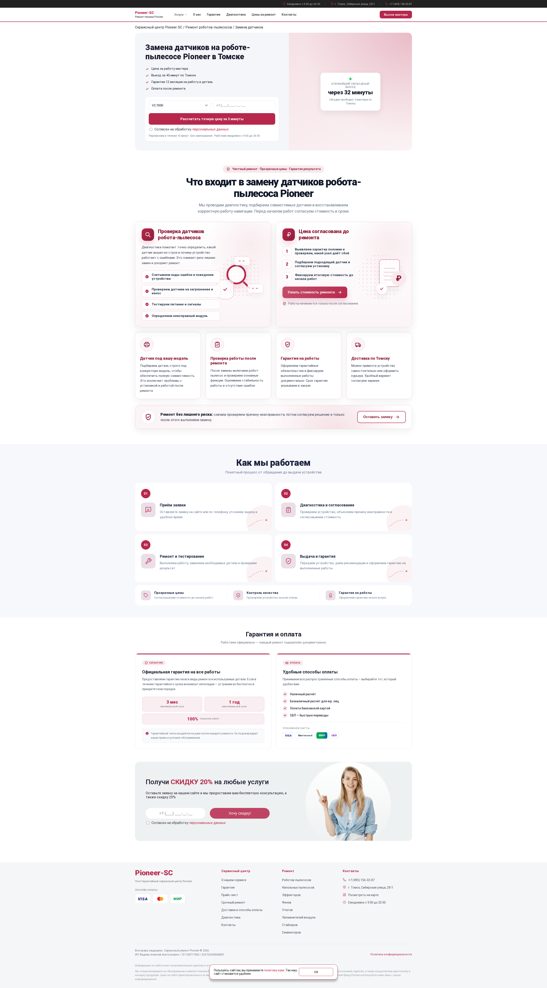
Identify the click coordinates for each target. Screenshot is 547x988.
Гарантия (213, 14)
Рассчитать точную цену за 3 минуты (212, 119)
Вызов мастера (396, 14)
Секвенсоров (291, 932)
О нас (197, 14)
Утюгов (287, 910)
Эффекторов (291, 895)
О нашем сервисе (233, 880)
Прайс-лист (229, 895)
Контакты (289, 14)
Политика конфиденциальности (391, 954)
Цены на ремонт (264, 14)
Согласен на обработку (188, 823)
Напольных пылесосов (298, 887)
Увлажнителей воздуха (298, 917)
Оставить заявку (378, 417)
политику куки (274, 970)
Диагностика (236, 14)
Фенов (286, 902)
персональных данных (210, 129)
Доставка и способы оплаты (241, 910)
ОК (316, 972)
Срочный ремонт (233, 902)
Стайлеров (290, 925)
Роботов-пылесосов (296, 880)
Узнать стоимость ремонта (311, 292)
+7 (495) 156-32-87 (401, 4)
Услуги (179, 14)
